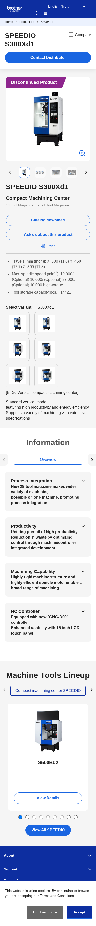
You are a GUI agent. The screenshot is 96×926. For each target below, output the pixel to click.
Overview (48, 459)
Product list (26, 22)
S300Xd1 (47, 22)
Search (36, 13)
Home (9, 22)
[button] (10, 172)
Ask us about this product (48, 234)
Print (51, 246)
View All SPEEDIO (48, 830)
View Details (48, 798)
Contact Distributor (48, 57)
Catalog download (48, 220)
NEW (16, 708)
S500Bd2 (48, 762)
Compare (83, 35)
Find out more (45, 912)
